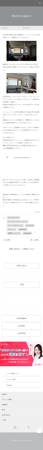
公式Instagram (21, 318)
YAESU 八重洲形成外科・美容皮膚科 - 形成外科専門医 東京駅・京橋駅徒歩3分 (7, 3)
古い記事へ (7, 240)
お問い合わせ (21, 265)
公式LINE (21, 326)
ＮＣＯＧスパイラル (13, 217)
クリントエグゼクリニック (15, 225)
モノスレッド (11, 229)
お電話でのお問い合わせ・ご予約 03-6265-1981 (21, 300)
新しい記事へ (35, 240)
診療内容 (4, 404)
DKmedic (9, 385)
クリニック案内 (7, 399)
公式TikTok (21, 333)
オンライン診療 (11, 379)
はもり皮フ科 (29, 225)
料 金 (3, 410)
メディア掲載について (13, 373)
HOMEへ (4, 394)
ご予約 (21, 284)
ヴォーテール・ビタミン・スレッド (17, 221)
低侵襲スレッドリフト (14, 233)
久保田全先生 (22, 229)
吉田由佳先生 (27, 233)
